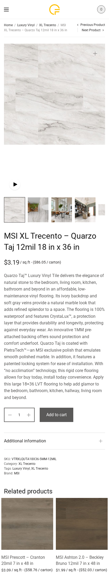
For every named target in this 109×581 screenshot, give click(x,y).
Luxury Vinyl (26, 25)
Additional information (25, 440)
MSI (16, 473)
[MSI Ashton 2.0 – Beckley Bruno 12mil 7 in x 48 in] (82, 524)
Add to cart (56, 414)
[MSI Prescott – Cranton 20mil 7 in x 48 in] (27, 524)
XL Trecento (47, 25)
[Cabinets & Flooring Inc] (54, 9)
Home (8, 25)
